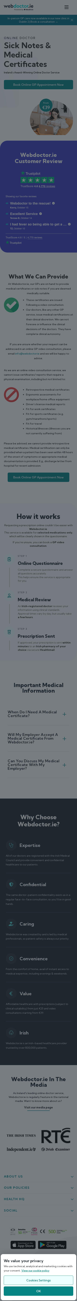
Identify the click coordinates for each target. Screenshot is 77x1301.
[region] (38, 1277)
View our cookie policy (35, 1270)
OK (38, 1291)
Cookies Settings (38, 1280)
